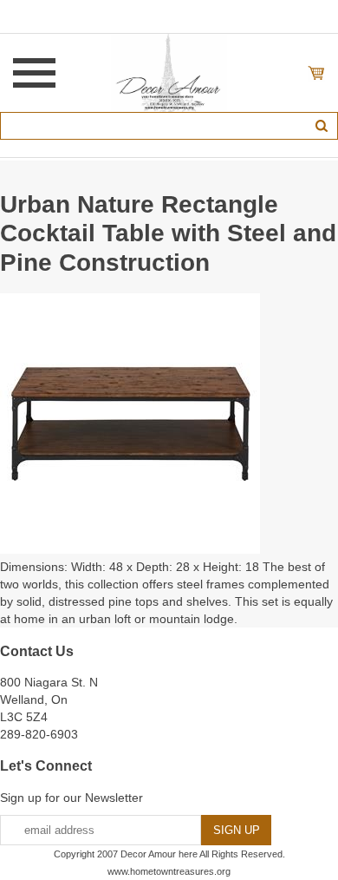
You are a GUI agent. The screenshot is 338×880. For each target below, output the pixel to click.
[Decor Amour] (169, 72)
